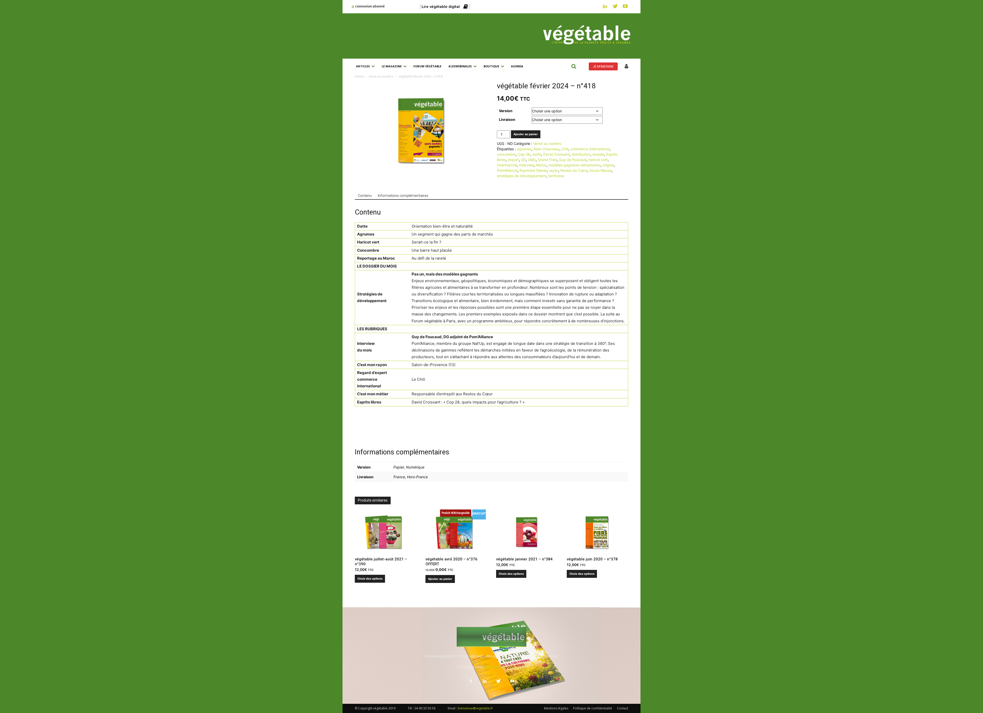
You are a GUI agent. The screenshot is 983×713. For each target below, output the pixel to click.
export (513, 159)
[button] (574, 66)
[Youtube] (625, 7)
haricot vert (598, 159)
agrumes (524, 149)
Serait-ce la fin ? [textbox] (426, 242)
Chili (564, 149)
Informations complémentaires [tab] (403, 196)
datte (536, 154)
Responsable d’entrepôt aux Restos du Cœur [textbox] (452, 393)
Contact (622, 708)
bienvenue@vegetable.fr (505, 666)
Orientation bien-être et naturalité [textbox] (442, 226)
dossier (598, 154)
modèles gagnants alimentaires (575, 165)
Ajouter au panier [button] (440, 579)
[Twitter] (615, 7)
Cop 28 (524, 154)
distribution (581, 154)
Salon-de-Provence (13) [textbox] (433, 364)
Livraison (507, 119)
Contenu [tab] (365, 196)
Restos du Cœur (573, 170)
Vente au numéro (381, 76)
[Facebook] (471, 681)
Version (505, 111)
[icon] (626, 67)
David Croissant (556, 154)
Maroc (541, 165)
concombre (506, 154)
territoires (556, 176)
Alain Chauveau (546, 149)
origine (608, 165)
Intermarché (507, 165)
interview (526, 165)
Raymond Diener (533, 170)
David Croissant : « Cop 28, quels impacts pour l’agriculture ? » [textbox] (468, 402)
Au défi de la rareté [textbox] (429, 258)
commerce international (590, 149)
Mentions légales (556, 708)
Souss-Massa (600, 170)
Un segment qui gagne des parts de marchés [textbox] (452, 234)
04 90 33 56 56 (424, 708)
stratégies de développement (521, 176)
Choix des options (369, 578)
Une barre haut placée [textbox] (432, 250)
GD (523, 159)
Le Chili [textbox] (418, 379)
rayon (553, 170)
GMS (532, 159)
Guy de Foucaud (572, 159)
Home (359, 76)
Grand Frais (547, 159)
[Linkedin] (605, 7)
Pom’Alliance (507, 170)
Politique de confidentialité (592, 708)
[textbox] (382, 226)
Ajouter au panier (526, 134)
